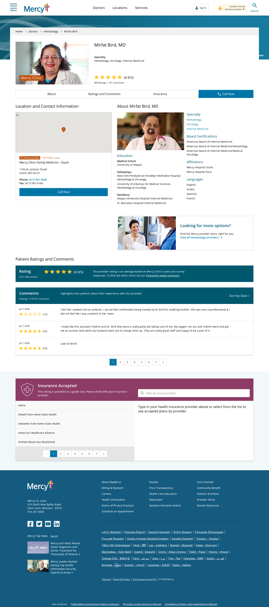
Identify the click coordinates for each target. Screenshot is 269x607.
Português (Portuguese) (209, 532)
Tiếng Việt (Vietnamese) (116, 545)
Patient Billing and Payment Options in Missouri (95, 604)
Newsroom (155, 499)
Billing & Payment (112, 488)
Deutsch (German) (159, 532)
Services (141, 7)
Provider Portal (206, 499)
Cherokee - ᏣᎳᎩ (193, 558)
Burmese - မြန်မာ (111, 565)
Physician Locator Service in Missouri (142, 604)
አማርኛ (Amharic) (111, 532)
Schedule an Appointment (118, 511)
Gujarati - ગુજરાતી (134, 565)
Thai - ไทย (174, 558)
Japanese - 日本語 (158, 565)
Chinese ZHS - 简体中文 (116, 558)
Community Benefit (208, 488)
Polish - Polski (197, 551)
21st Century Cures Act (145, 579)
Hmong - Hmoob (218, 551)
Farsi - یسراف (141, 558)
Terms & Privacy (121, 579)
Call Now (228, 94)
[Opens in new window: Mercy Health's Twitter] (39, 524)
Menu (13, 10)
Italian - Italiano (182, 565)
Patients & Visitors (208, 493)
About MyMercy (111, 482)
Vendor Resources (208, 505)
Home (19, 31)
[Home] (37, 8)
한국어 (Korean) (182, 532)
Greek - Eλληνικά (206, 545)
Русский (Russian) (113, 538)
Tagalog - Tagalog (207, 538)
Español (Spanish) (182, 538)
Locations (120, 7)
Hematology (51, 31)
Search (255, 11)
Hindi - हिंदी (139, 545)
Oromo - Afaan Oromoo (172, 551)
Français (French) (134, 532)
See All (54, 536)
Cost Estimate (205, 482)
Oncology (192, 124)
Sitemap (106, 579)
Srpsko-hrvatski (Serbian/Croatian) (148, 538)
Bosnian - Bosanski (181, 545)
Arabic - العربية (215, 558)
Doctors (99, 7)
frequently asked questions (163, 275)
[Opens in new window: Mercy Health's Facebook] (30, 524)
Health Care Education (163, 493)
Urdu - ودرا (158, 558)
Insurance (160, 94)
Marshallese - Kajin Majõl (116, 551)
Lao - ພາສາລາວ (158, 545)
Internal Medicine (197, 129)
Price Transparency (161, 488)
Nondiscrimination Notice (165, 505)
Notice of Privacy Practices (118, 505)
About (51, 94)
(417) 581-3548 (38, 179)
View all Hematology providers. (200, 237)
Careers (106, 493)
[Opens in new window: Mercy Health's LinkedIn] (57, 524)
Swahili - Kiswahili (144, 551)
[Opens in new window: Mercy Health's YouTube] (48, 524)
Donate (153, 482)
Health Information (113, 499)
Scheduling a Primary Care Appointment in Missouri (191, 604)
